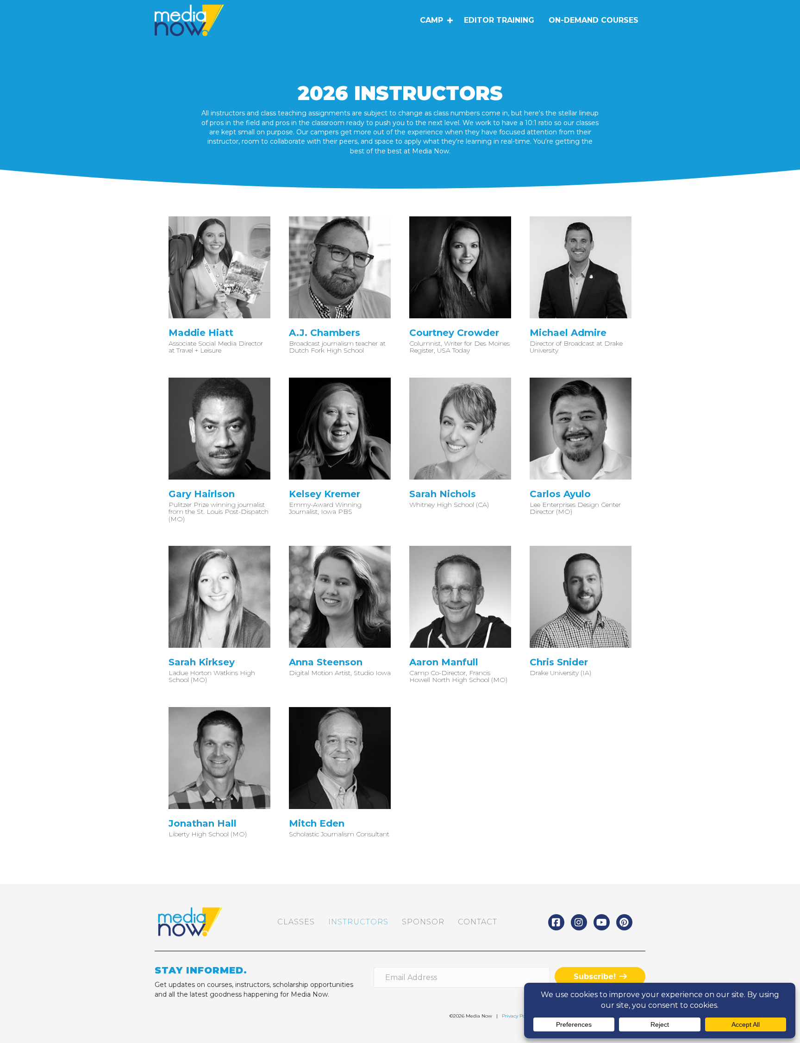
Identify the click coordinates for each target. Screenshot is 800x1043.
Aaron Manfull (443, 662)
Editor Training (499, 20)
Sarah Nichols (442, 493)
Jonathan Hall (203, 823)
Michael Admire (568, 332)
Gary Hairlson (202, 493)
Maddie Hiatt (201, 332)
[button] (449, 20)
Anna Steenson (325, 662)
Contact (477, 921)
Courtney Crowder (454, 332)
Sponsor (423, 921)
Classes (296, 921)
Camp (431, 20)
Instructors (358, 921)
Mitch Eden (316, 823)
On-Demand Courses (593, 20)
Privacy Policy (517, 1016)
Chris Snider (559, 662)
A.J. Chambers (324, 332)
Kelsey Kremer (324, 493)
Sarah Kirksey (202, 662)
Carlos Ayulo (560, 493)
